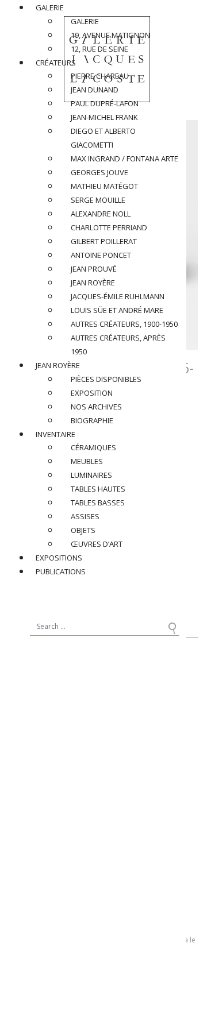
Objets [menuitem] (83, 530)
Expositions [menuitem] (59, 557)
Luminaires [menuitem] (91, 475)
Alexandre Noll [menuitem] (101, 213)
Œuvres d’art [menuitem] (96, 544)
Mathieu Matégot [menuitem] (104, 186)
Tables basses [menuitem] (98, 502)
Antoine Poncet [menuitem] (101, 255)
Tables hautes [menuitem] (98, 489)
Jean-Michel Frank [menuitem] (104, 117)
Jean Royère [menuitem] (93, 282)
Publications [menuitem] (61, 571)
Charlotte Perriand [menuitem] (109, 227)
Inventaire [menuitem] (55, 434)
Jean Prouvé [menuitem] (94, 269)
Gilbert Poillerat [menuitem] (104, 241)
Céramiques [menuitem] (93, 447)
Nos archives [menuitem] (96, 406)
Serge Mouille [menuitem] (98, 200)
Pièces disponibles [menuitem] (106, 379)
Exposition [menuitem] (92, 393)
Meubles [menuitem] (87, 461)
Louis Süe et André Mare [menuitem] (117, 310)
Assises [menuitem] (85, 516)
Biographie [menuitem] (92, 420)
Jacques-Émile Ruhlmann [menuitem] (117, 296)
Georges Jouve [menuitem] (99, 172)
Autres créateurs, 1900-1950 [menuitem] (124, 324)
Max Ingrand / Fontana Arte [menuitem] (124, 158)
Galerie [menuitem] (50, 7)
